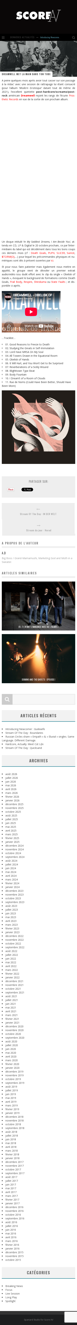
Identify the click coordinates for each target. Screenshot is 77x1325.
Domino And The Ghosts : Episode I (38, 679)
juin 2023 (10, 913)
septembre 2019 (14, 1083)
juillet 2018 (11, 1135)
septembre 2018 (14, 1128)
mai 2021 (10, 1007)
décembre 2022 (14, 936)
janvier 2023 (12, 932)
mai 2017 (10, 1188)
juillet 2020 (11, 1045)
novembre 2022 (14, 939)
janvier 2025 (12, 842)
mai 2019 (10, 1098)
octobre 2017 (13, 1169)
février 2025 (12, 838)
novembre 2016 (14, 1211)
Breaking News (14, 1286)
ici (52, 260)
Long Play (11, 1297)
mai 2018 (10, 1143)
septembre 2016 (14, 1218)
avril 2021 (10, 1011)
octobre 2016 (13, 1214)
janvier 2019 (12, 1113)
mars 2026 (11, 793)
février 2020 (12, 1064)
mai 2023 (10, 917)
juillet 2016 (11, 1226)
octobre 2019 (13, 1079)
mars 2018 (11, 1150)
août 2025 (11, 815)
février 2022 (12, 973)
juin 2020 (10, 1049)
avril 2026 (10, 789)
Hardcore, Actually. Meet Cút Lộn (24, 744)
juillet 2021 (11, 1000)
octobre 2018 (13, 1124)
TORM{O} (8, 256)
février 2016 (12, 1244)
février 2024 (12, 883)
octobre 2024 (13, 853)
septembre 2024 (14, 857)
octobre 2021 (13, 988)
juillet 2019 (11, 1090)
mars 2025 (11, 834)
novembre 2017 (14, 1165)
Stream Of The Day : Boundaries (24, 732)
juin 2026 (10, 781)
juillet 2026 (11, 778)
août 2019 (11, 1086)
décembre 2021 (14, 981)
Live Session (12, 1293)
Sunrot (70, 253)
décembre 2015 (14, 1252)
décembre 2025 (14, 804)
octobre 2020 (13, 1034)
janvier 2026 (12, 800)
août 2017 (11, 1177)
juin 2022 (10, 958)
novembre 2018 (14, 1120)
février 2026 (12, 796)
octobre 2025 (13, 811)
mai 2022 (10, 962)
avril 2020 (10, 1056)
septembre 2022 (14, 947)
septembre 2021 (14, 992)
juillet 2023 (11, 909)
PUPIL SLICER (56, 253)
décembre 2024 (14, 845)
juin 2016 (10, 1229)
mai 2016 (10, 1233)
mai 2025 (10, 826)
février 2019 (12, 1109)
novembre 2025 (14, 808)
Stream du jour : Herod (38, 530)
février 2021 (12, 1019)
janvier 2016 (12, 1248)
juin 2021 (10, 1003)
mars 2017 (11, 1196)
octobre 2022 (13, 943)
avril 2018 (10, 1147)
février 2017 (12, 1199)
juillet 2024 (11, 864)
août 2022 (11, 951)
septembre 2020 (14, 1037)
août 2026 (11, 774)
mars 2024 (11, 879)
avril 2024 (10, 875)
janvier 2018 (12, 1158)
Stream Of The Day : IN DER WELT (38, 514)
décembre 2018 (14, 1116)
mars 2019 (11, 1105)
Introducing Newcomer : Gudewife (54, 37)
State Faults (58, 282)
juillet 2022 (11, 954)
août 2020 (11, 1041)
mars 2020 (11, 1060)
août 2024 (11, 860)
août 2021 (11, 996)
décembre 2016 (14, 1207)
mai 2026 (10, 785)
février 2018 (12, 1154)
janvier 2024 (12, 887)
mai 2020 (10, 1052)
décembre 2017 (14, 1162)
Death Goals (38, 253)
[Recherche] (74, 37)
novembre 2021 (14, 985)
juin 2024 (10, 868)
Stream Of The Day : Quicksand (23, 748)
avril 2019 (10, 1101)
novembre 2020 (14, 1030)
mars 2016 (11, 1241)
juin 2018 (10, 1139)
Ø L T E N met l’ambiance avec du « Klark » (39, 627)
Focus (8, 1289)
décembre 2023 (14, 890)
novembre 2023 (14, 894)
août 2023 (11, 906)
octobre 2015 (13, 1260)
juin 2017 (10, 1184)
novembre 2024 (14, 849)
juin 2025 (10, 823)
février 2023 (12, 928)
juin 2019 (10, 1094)
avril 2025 (10, 830)
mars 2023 (11, 924)
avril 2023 (10, 921)
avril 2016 (10, 1237)
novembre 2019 (14, 1075)
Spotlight (10, 1301)
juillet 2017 (11, 1180)
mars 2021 (11, 1015)
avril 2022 (10, 966)
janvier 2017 (12, 1203)
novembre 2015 (14, 1256)
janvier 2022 (12, 977)
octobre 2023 (13, 898)
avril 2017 (10, 1192)
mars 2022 (11, 970)
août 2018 (11, 1131)
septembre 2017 (14, 1173)
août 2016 (11, 1222)
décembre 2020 (14, 1026)
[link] (28, 95)
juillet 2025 (11, 819)
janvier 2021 (12, 1022)
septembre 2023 (14, 902)
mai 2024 (10, 872)
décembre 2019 (14, 1071)
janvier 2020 (12, 1067)
